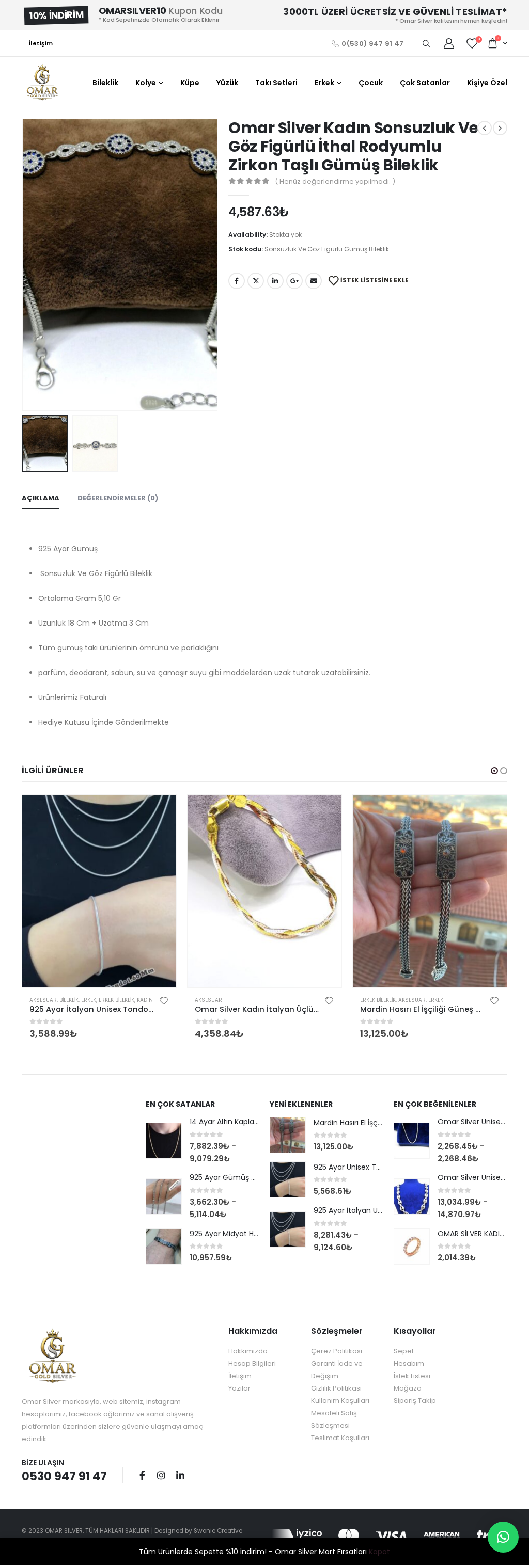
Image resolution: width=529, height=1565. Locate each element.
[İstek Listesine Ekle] (164, 1000)
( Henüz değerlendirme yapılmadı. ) (335, 181)
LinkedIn (275, 281)
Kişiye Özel (487, 82)
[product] (99, 891)
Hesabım (409, 1363)
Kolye (145, 82)
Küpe (189, 82)
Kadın (145, 1000)
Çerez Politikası (336, 1351)
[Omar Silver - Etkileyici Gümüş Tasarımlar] (42, 82)
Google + (294, 281)
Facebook (236, 281)
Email (313, 281)
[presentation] (24, 265)
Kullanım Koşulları (340, 1401)
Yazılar (239, 1388)
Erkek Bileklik (116, 1000)
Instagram (161, 1475)
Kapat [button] (379, 1551)
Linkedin (180, 1475)
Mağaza (408, 1388)
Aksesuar (43, 1000)
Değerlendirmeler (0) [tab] (117, 498)
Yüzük (227, 82)
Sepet (404, 1351)
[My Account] (449, 43)
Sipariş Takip (415, 1401)
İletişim (41, 43)
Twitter (255, 281)
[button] (494, 770)
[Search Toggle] (426, 44)
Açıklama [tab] (40, 498)
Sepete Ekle (159, 812)
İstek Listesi (412, 1376)
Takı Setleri (276, 82)
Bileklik (105, 82)
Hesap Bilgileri (252, 1363)
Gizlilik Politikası (336, 1388)
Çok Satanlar (425, 82)
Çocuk (371, 82)
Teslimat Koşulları (340, 1438)
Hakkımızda (248, 1351)
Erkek (324, 82)
